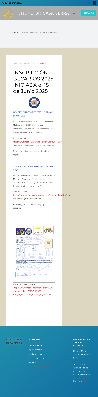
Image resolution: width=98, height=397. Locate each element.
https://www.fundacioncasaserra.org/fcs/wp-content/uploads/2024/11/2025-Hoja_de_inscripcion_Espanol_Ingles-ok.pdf (33, 291)
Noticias (15, 33)
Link (84, 381)
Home (8, 33)
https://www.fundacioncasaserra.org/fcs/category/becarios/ (37, 142)
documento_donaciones (38, 367)
